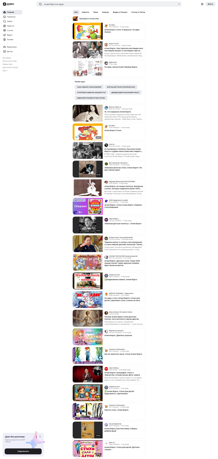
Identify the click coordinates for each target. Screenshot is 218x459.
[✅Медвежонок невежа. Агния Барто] (88, 281)
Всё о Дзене (7, 58)
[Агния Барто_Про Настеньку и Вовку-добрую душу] (88, 430)
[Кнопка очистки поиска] (179, 4)
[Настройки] (202, 4)
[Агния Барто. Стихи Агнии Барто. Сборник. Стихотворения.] (88, 206)
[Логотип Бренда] (4, 4)
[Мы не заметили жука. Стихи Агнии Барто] (88, 355)
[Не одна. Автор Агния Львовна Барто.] (88, 68)
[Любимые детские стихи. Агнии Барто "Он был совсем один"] (88, 169)
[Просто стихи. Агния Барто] (88, 411)
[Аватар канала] (106, 26)
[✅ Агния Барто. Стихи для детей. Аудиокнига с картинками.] (88, 392)
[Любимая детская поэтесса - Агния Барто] (88, 225)
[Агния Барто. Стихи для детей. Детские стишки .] (88, 448)
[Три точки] (143, 26)
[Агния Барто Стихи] (88, 131)
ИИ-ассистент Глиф (9, 61)
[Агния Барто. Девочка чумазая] (88, 336)
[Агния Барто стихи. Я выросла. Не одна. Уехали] (88, 31)
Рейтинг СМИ (7, 64)
